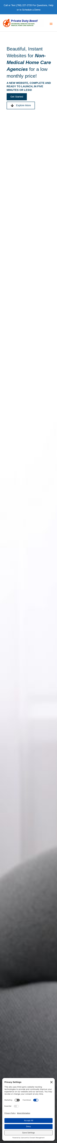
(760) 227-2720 (24, 5)
